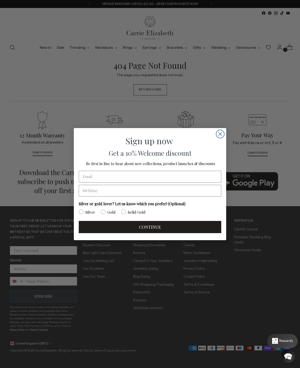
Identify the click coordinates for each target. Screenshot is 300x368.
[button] (288, 356)
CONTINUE (150, 227)
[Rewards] (282, 341)
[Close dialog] (220, 134)
